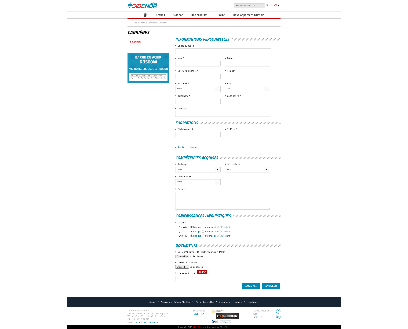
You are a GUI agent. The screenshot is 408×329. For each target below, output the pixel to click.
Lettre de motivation (188, 262)
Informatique (234, 164)
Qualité (220, 14)
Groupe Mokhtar (182, 301)
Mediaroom (224, 301)
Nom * (181, 58)
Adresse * (183, 108)
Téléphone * (184, 96)
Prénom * (232, 58)
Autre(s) (182, 189)
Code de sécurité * (187, 273)
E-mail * (231, 71)
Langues (182, 222)
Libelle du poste (186, 46)
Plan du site (252, 301)
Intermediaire (211, 227)
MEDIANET (225, 327)
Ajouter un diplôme (187, 147)
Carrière (238, 301)
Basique (197, 227)
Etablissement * (186, 129)
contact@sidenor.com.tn (146, 322)
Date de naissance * (188, 71)
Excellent (225, 227)
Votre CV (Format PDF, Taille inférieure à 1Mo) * (201, 252)
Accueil (160, 14)
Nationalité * (184, 83)
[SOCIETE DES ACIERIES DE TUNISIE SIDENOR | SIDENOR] (142, 7)
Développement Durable (248, 14)
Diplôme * (232, 129)
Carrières (137, 42)
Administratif (185, 176)
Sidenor (178, 14)
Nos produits (199, 14)
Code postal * (234, 96)
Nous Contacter (149, 22)
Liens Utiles (208, 301)
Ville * (230, 83)
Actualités (165, 301)
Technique (183, 164)
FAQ (197, 301)
